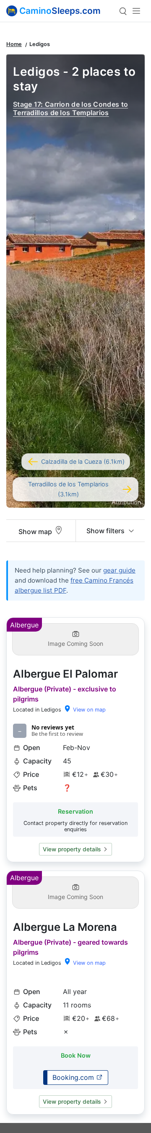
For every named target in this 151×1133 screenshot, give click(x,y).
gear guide (119, 570)
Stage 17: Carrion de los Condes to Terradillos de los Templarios (70, 108)
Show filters (106, 531)
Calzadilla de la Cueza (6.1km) (83, 461)
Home (14, 44)
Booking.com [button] (74, 1077)
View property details (72, 849)
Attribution (126, 502)
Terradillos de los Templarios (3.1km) (68, 489)
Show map (36, 531)
